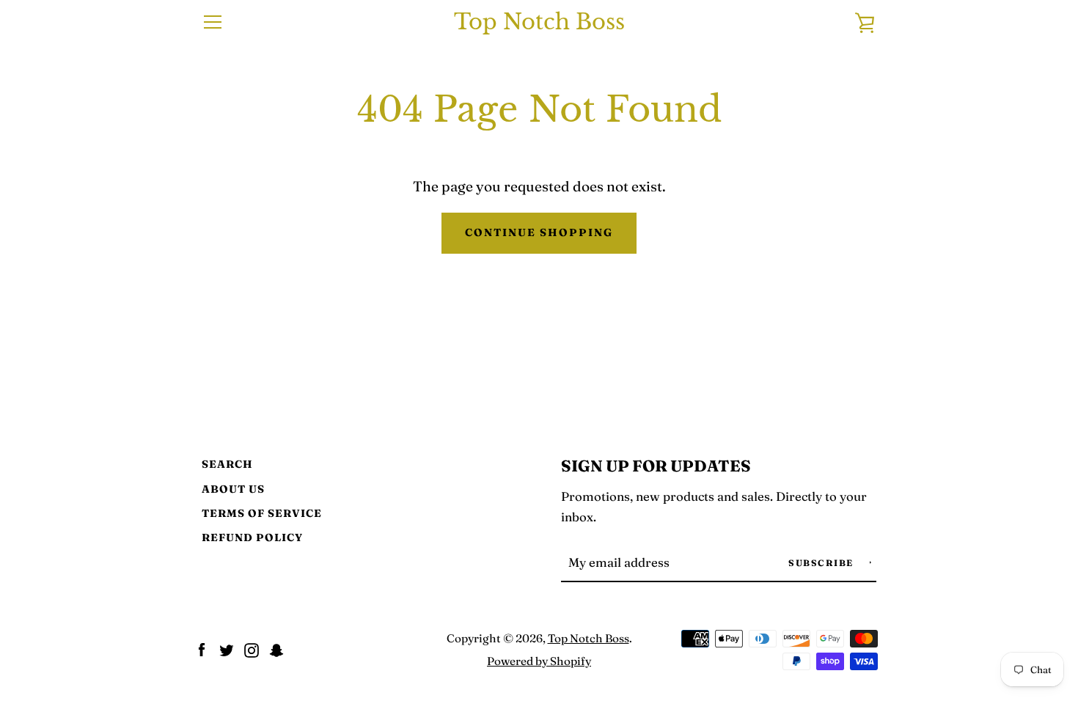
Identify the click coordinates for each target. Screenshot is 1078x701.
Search (227, 464)
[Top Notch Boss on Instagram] (251, 648)
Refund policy (252, 537)
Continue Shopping (539, 232)
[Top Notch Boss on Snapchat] (276, 648)
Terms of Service (262, 513)
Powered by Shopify (539, 661)
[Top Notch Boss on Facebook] (201, 648)
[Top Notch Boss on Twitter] (226, 648)
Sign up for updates (656, 466)
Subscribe (822, 562)
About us (233, 489)
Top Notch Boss (539, 22)
